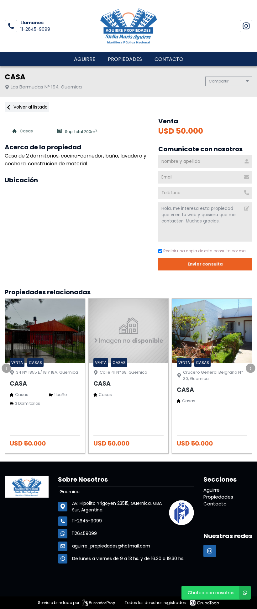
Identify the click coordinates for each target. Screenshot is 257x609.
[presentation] (6, 368)
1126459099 (84, 533)
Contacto (169, 59)
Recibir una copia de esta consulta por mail (205, 251)
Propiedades (125, 59)
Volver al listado (30, 107)
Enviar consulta (205, 264)
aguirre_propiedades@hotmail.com (111, 546)
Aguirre (84, 59)
